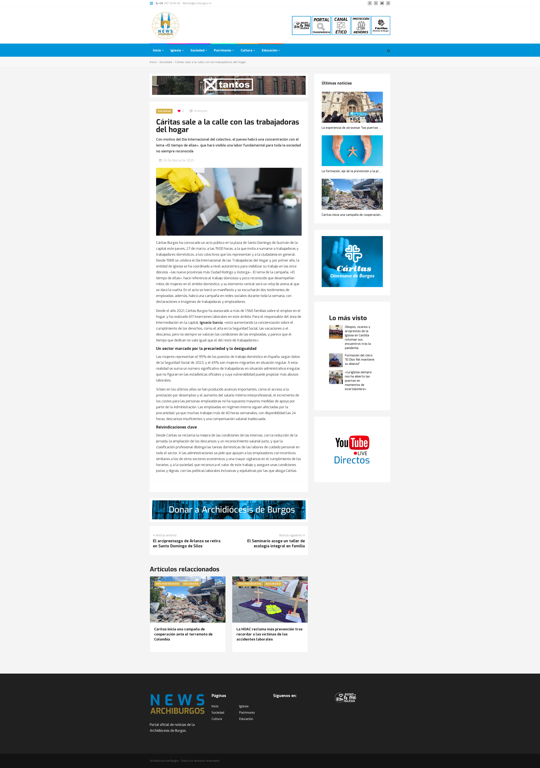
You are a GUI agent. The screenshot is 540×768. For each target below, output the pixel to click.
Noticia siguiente (290, 535)
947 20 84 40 (172, 3)
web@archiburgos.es (199, 3)
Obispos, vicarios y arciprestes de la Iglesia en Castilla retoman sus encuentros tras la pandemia (358, 337)
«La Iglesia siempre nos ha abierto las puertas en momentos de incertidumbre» (358, 380)
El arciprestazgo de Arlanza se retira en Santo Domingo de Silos (186, 543)
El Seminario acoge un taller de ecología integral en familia (276, 543)
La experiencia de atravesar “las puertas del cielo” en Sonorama (366, 128)
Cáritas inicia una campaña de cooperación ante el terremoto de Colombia (183, 634)
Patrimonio (223, 50)
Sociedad (197, 50)
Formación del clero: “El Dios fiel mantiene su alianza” (359, 359)
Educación (270, 50)
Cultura (247, 50)
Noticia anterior (166, 535)
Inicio (157, 50)
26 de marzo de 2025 (178, 160)
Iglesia (176, 50)
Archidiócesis (167, 583)
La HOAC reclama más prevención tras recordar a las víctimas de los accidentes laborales (269, 634)
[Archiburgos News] (165, 25)
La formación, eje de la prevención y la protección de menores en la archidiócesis (378, 171)
